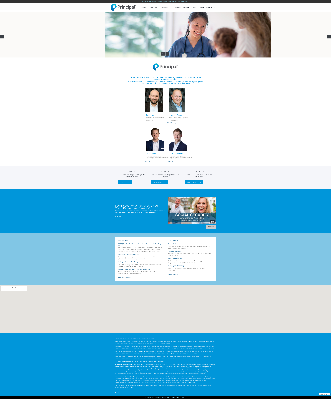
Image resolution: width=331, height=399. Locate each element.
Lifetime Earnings (174, 251)
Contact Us (210, 7)
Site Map (118, 393)
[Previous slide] (2, 36)
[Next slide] (329, 36)
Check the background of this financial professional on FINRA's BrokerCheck (164, 1)
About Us (152, 7)
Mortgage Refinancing (176, 266)
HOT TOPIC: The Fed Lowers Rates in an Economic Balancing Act (139, 244)
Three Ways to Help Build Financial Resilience (134, 269)
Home (143, 7)
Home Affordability (175, 258)
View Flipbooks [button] (159, 182)
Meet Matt (171, 161)
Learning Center (181, 7)
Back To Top (323, 394)
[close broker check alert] (206, 1)
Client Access (197, 7)
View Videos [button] (124, 182)
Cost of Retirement (175, 244)
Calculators (173, 240)
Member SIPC (184, 378)
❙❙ (167, 53)
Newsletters (123, 240)
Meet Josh (147, 123)
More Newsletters (124, 277)
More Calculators (174, 274)
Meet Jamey (171, 123)
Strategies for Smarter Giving (128, 262)
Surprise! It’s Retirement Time (128, 254)
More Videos (119, 216)
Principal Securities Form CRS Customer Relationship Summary (135, 338)
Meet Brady (149, 161)
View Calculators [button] (193, 182)
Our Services (165, 7)
